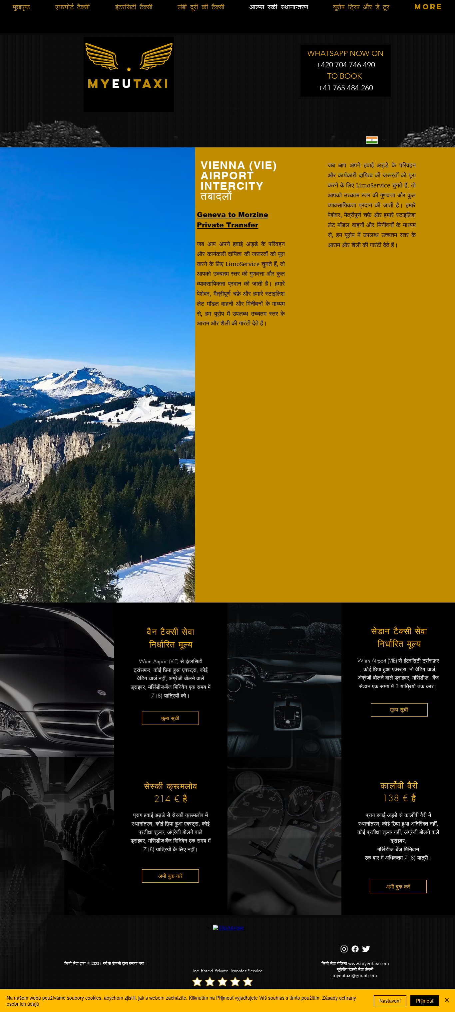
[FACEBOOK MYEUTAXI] (355, 949)
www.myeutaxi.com (368, 963)
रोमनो (116, 963)
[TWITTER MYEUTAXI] (366, 949)
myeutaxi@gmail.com (354, 975)
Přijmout (424, 1000)
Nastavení (390, 1000)
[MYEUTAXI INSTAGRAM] (344, 949)
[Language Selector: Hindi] (376, 139)
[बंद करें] (447, 1001)
